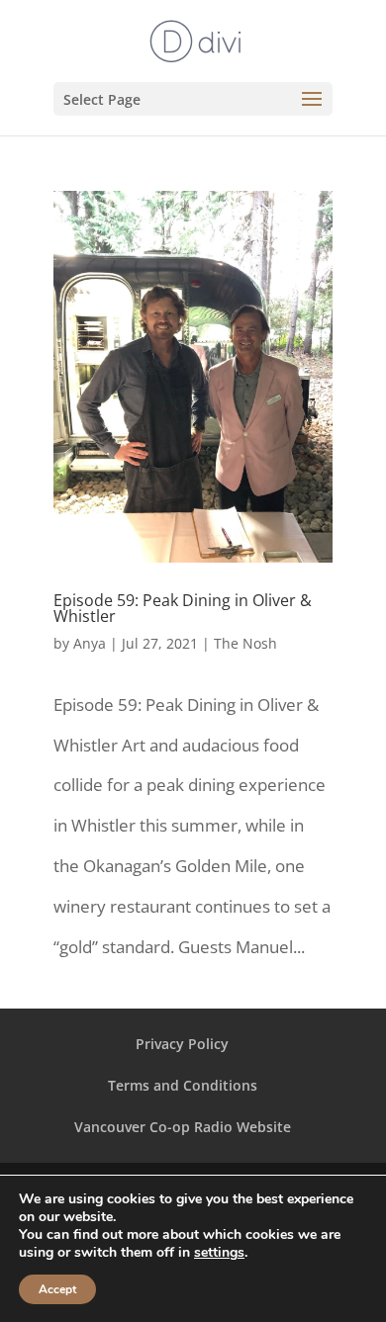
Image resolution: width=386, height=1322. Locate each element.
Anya (89, 643)
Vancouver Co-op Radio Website (182, 1126)
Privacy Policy (182, 1043)
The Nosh (245, 643)
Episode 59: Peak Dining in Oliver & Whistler (182, 608)
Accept (57, 1289)
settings (219, 1253)
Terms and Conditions (182, 1085)
